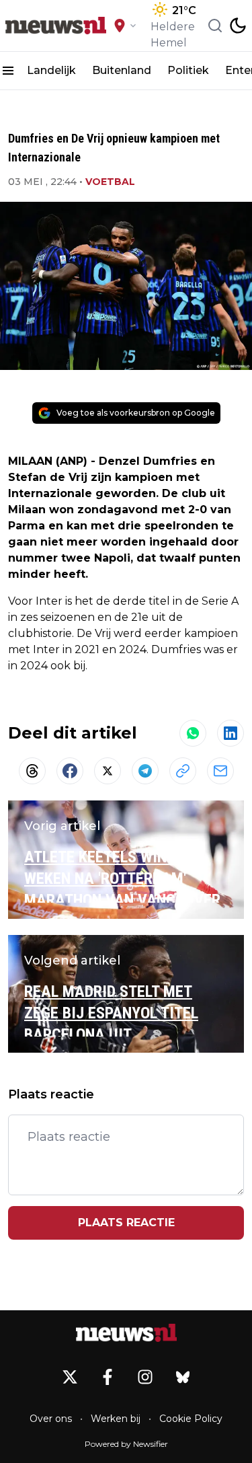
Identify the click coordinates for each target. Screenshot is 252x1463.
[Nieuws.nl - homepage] (55, 26)
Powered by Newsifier (126, 1444)
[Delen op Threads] (32, 770)
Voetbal (110, 182)
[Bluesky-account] (183, 1377)
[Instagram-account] (145, 1377)
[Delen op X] (107, 770)
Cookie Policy (190, 1419)
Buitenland (121, 70)
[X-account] (70, 1377)
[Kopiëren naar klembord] (182, 770)
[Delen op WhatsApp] (192, 733)
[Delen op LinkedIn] (230, 733)
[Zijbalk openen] (8, 71)
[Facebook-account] (107, 1377)
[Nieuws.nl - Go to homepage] (126, 1333)
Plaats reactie (126, 1222)
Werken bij (115, 1419)
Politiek (188, 70)
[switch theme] (237, 25)
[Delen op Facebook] (69, 770)
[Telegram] (145, 770)
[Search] (215, 25)
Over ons (51, 1419)
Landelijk (51, 70)
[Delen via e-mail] (220, 770)
